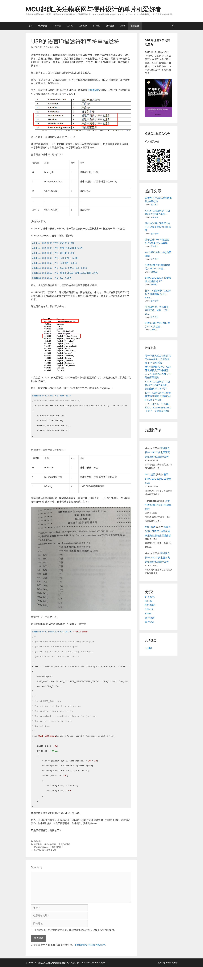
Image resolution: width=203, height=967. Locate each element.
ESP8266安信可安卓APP (45, 850)
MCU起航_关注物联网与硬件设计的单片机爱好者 (93, 9)
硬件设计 (110, 25)
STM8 (122, 25)
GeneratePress (98, 962)
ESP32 (69, 25)
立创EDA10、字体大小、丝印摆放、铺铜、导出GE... (158, 310)
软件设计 (135, 25)
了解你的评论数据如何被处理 (89, 944)
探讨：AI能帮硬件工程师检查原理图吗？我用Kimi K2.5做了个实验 (158, 396)
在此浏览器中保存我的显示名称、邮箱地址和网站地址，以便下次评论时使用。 (75, 929)
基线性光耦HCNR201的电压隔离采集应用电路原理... (158, 227)
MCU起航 (42, 25)
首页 (30, 25)
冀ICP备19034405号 (167, 962)
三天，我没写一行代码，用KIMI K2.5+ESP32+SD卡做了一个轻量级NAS (158, 407)
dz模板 (148, 648)
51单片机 (56, 25)
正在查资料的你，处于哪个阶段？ (48, 847)
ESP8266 (83, 25)
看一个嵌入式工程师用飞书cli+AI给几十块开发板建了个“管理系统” (158, 359)
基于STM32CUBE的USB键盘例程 (158, 478)
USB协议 (38, 844)
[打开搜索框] (173, 26)
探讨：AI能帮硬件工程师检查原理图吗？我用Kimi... (158, 294)
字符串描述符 (50, 844)
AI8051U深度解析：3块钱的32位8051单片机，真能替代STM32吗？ (157, 385)
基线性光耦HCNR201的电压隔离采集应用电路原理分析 (157, 452)
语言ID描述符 (64, 844)
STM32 (96, 25)
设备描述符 (93, 90)
